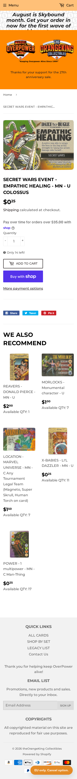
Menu (14, 5)
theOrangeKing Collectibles (42, 748)
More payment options (23, 288)
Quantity (9, 233)
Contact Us (38, 654)
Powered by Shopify (37, 754)
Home (7, 94)
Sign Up (65, 705)
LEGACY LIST (38, 648)
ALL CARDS (38, 635)
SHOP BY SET (38, 642)
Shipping (11, 210)
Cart (69, 5)
